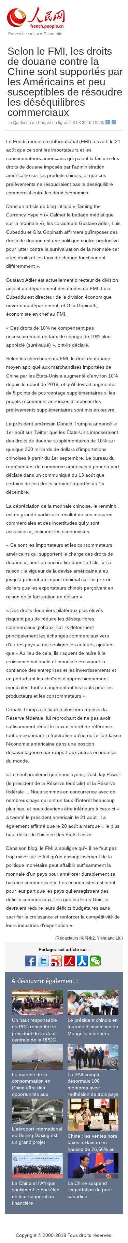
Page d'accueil (21, 34)
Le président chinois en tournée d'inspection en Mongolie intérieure (93, 1026)
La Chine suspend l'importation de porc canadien (90, 1189)
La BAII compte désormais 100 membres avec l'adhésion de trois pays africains (93, 1088)
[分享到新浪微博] (56, 961)
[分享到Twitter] (43, 961)
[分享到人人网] (82, 961)
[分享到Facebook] (30, 961)
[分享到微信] (95, 961)
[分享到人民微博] (69, 961)
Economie (53, 34)
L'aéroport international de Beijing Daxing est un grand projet (37, 1135)
